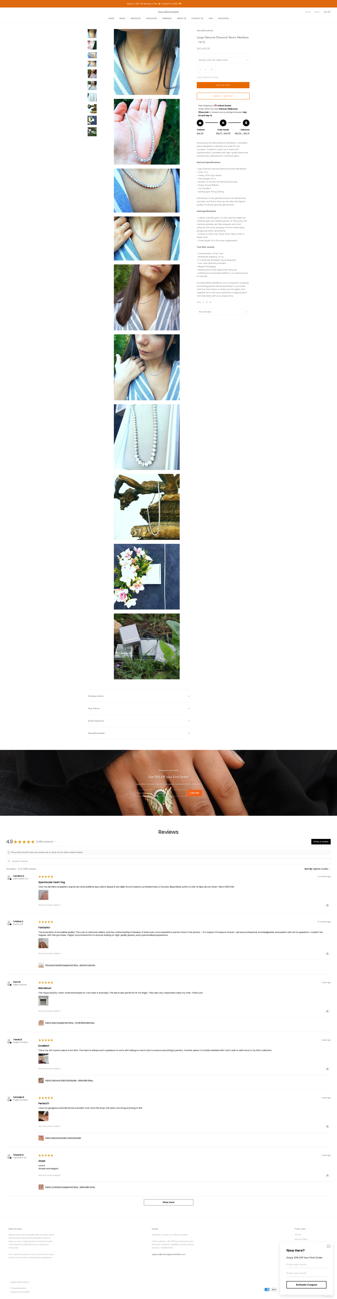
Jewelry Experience (96, 720)
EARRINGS (167, 18)
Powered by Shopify (20, 1291)
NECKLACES (151, 18)
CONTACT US (197, 18)
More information (205, 311)
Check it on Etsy (223, 96)
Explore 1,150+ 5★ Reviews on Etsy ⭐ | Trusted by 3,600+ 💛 (130, 3)
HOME (111, 18)
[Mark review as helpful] (327, 905)
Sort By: (308, 868)
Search (317, 12)
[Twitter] (207, 302)
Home (298, 1234)
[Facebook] (203, 302)
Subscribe (194, 793)
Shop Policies (94, 708)
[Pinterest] (210, 302)
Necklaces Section (96, 696)
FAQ (211, 18)
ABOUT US (181, 18)
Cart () (327, 11)
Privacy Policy (301, 1239)
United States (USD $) (19, 1282)
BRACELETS (136, 18)
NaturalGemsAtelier (96, 733)
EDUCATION (223, 18)
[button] (55, 841)
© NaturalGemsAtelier (18, 1288)
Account (308, 12)
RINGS (122, 18)
